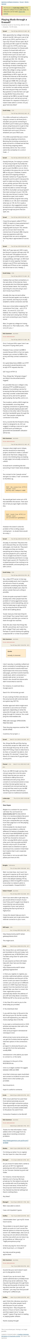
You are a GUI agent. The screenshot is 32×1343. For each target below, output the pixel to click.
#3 (28, 217)
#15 (28, 894)
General (3, 4)
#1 (28, 113)
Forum (22, 2)
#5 (28, 276)
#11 (28, 739)
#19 (28, 1126)
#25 (28, 1297)
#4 (28, 246)
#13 (4, 801)
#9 (28, 575)
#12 (4, 767)
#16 (28, 930)
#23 (28, 1216)
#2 (28, 158)
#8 (28, 539)
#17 (28, 946)
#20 (28, 1148)
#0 (28, 31)
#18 (28, 1095)
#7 (28, 444)
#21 (28, 1160)
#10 (28, 645)
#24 (28, 1266)
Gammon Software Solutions (10, 2)
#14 (28, 868)
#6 (28, 339)
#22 (28, 1202)
